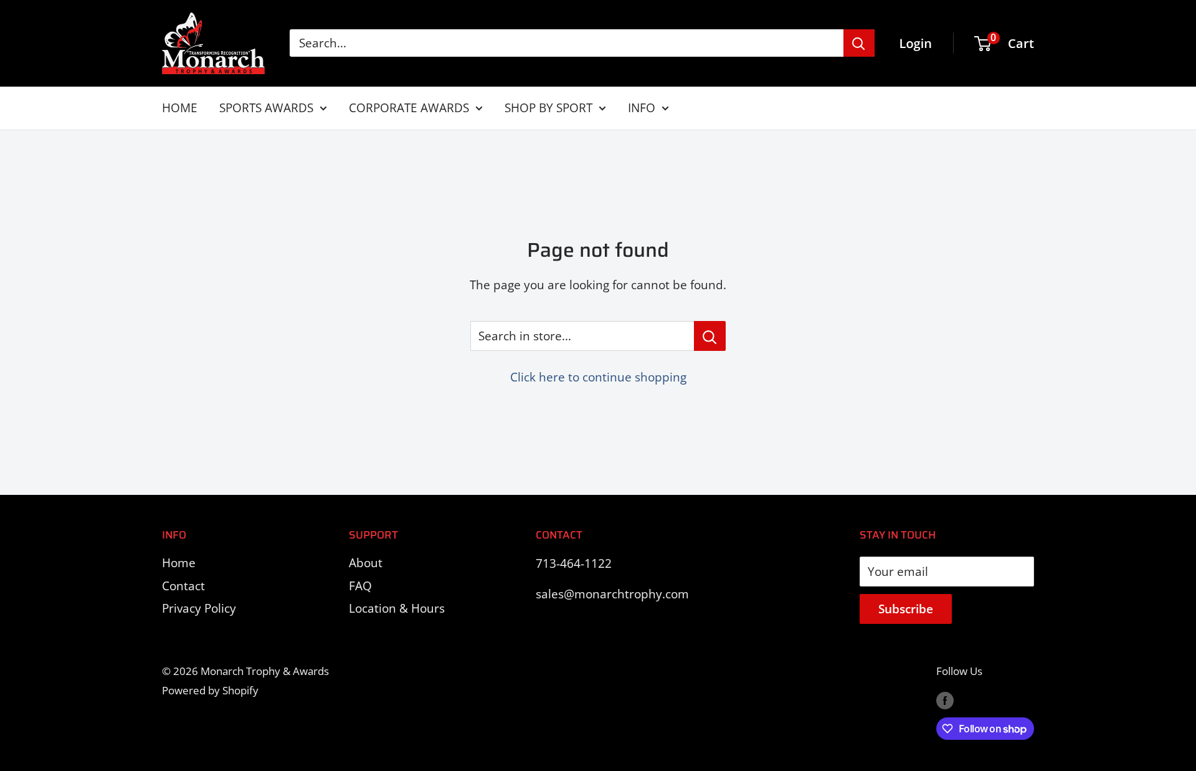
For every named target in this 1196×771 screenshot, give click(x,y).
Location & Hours (397, 608)
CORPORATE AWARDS (409, 108)
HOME (179, 108)
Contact (183, 586)
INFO (641, 108)
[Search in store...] (710, 336)
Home (179, 563)
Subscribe (905, 609)
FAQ (360, 586)
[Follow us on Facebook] (945, 699)
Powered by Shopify (210, 690)
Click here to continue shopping (598, 377)
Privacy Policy (199, 608)
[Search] (859, 43)
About (365, 563)
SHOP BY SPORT (548, 108)
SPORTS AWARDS (266, 108)
